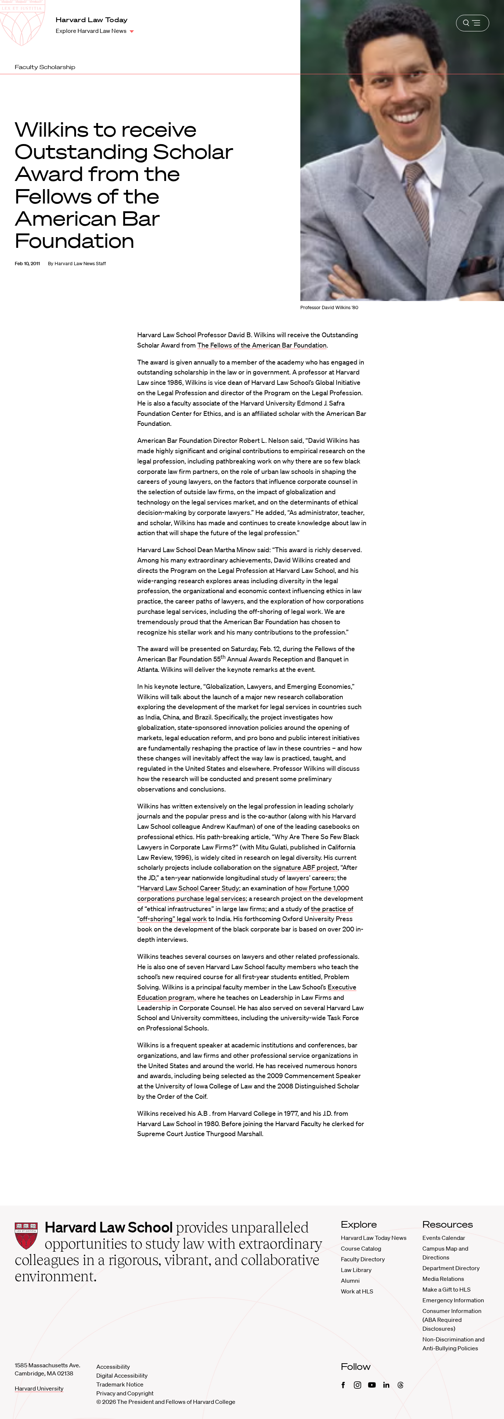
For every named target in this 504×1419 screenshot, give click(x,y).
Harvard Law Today (92, 20)
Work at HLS (357, 1291)
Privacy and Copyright (124, 1393)
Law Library (356, 1269)
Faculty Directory (363, 1259)
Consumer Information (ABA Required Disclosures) (451, 1319)
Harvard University (39, 1388)
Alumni (350, 1280)
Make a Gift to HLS (446, 1289)
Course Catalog (361, 1248)
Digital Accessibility (122, 1375)
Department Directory (451, 1268)
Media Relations (443, 1278)
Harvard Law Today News (374, 1237)
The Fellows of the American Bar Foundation (262, 345)
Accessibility (113, 1366)
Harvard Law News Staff (80, 263)
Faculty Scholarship (45, 67)
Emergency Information (453, 1300)
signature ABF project (305, 867)
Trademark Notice (120, 1384)
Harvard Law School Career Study (189, 888)
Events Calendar (443, 1237)
